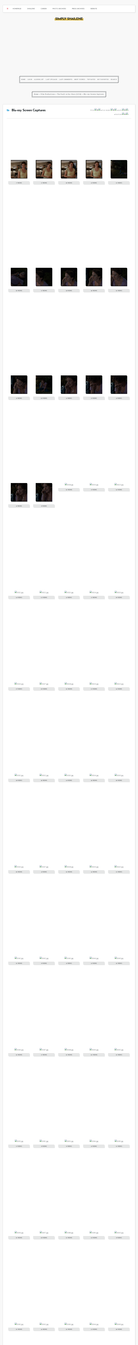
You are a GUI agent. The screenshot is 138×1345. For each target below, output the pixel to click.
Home (23, 79)
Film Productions (48, 94)
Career (44, 9)
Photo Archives (59, 9)
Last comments (65, 79)
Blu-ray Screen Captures (94, 94)
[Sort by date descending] (127, 110)
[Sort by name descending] (115, 110)
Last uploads (51, 79)
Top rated (91, 79)
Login (30, 79)
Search (114, 79)
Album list (39, 79)
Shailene (31, 9)
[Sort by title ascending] (96, 110)
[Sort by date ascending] (124, 110)
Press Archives (78, 9)
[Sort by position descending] (127, 114)
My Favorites (103, 79)
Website (93, 9)
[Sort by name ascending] (112, 110)
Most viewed (79, 79)
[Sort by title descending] (99, 110)
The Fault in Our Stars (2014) (69, 94)
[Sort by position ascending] (124, 114)
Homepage (17, 9)
